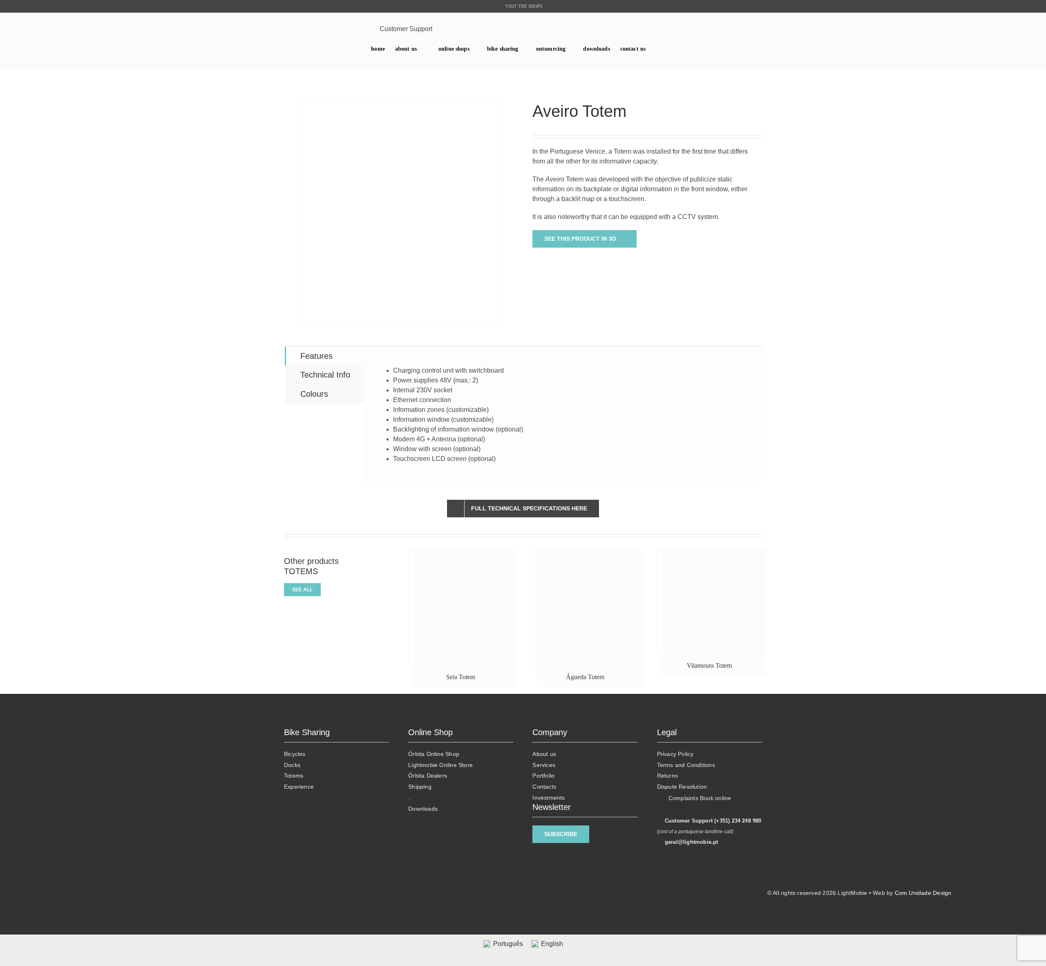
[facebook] (317, 29)
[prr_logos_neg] (164, 878)
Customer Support (406, 28)
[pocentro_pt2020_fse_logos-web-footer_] (164, 898)
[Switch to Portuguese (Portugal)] (666, 49)
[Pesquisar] (756, 29)
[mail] (355, 29)
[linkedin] (330, 29)
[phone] (368, 29)
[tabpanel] (563, 415)
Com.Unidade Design (923, 893)
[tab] (324, 356)
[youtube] (342, 29)
